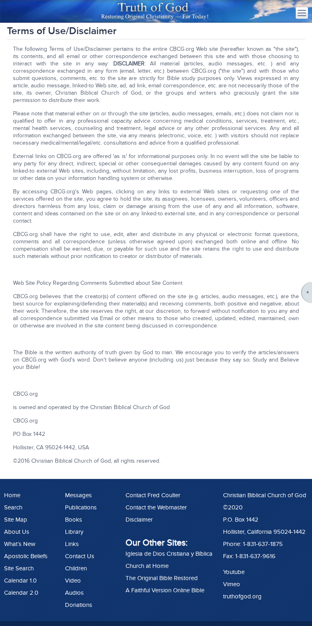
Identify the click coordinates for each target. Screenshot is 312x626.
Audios (74, 592)
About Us (16, 531)
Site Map (15, 519)
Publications (81, 507)
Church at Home (147, 566)
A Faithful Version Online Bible (165, 590)
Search (13, 507)
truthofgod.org (242, 596)
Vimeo (231, 584)
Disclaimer (139, 519)
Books (73, 519)
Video (73, 580)
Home (12, 495)
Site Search (19, 568)
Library (74, 531)
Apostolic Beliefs (26, 556)
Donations (78, 605)
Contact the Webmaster (156, 507)
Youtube (234, 572)
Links (72, 544)
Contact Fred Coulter (153, 495)
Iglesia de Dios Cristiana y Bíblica (169, 553)
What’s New (19, 544)
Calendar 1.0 (20, 580)
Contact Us (79, 556)
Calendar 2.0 (21, 592)
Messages (78, 495)
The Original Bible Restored (162, 578)
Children (76, 568)
